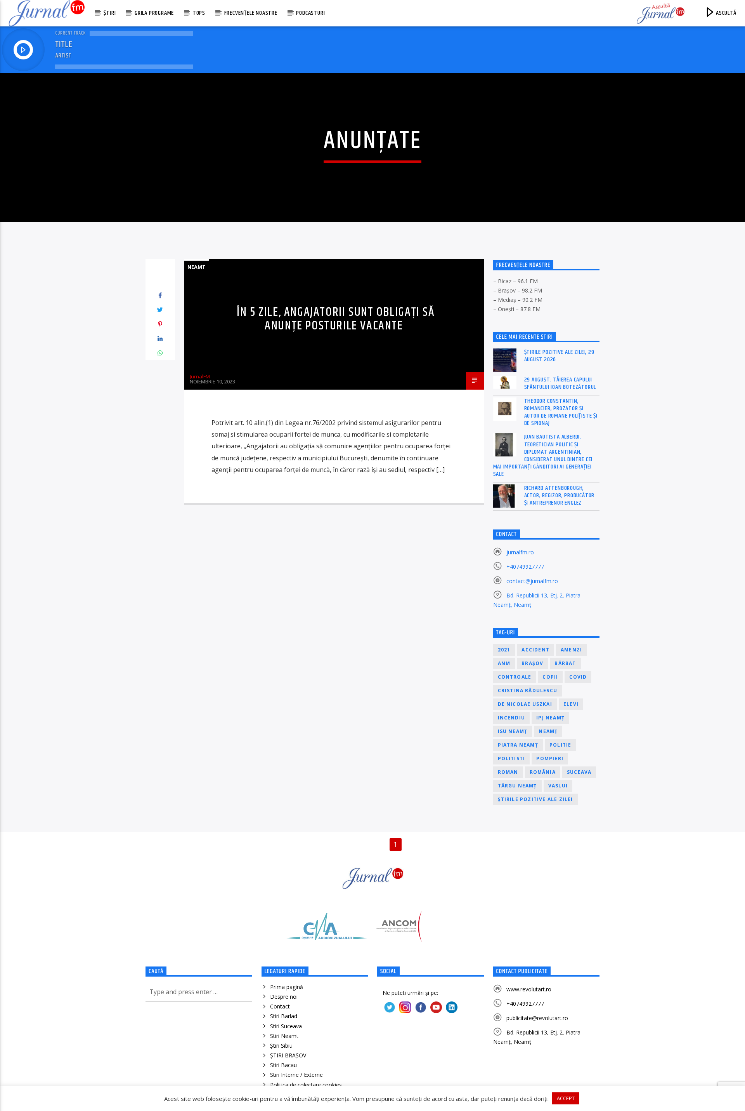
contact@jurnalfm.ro (532, 581)
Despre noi (284, 996)
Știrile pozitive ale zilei (535, 799)
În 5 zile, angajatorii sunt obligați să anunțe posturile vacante (336, 319)
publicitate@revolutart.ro (537, 1018)
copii (550, 677)
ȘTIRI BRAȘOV (288, 1055)
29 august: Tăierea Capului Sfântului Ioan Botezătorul (560, 383)
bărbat (565, 663)
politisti (511, 758)
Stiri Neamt (284, 1036)
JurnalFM (200, 376)
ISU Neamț (513, 731)
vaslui (558, 785)
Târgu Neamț (517, 785)
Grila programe (154, 13)
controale (515, 677)
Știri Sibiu (281, 1045)
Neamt (196, 266)
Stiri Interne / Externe (296, 1074)
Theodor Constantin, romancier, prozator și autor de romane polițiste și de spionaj (561, 412)
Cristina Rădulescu (528, 690)
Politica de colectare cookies (306, 1084)
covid (578, 677)
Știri (110, 13)
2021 (504, 649)
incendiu (511, 717)
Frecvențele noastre (250, 13)
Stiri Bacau (283, 1065)
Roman (508, 772)
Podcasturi (310, 13)
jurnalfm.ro (520, 552)
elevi (571, 704)
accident (535, 649)
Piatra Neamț (518, 745)
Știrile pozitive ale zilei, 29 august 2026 (559, 355)
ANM (504, 663)
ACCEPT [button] (566, 1098)
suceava (579, 772)
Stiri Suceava (286, 1026)
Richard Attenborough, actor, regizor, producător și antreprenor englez (559, 495)
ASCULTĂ (725, 13)
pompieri (549, 758)
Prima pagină (286, 987)
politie (560, 745)
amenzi (571, 649)
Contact (280, 1006)
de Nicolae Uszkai (525, 704)
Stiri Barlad (283, 1016)
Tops (199, 13)
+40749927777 (525, 566)
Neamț (548, 731)
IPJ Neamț (550, 717)
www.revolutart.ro (528, 989)
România (543, 772)
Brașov (532, 663)
